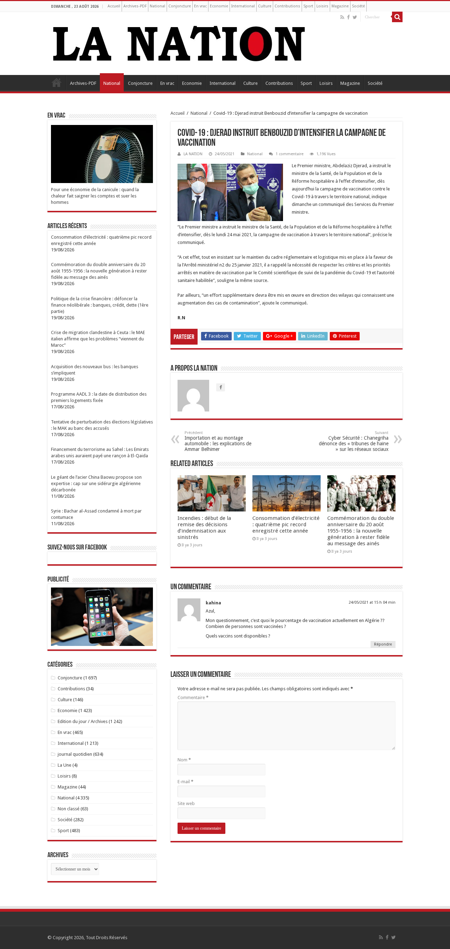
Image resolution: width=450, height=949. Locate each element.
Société (358, 6)
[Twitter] (355, 17)
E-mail (185, 781)
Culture (264, 6)
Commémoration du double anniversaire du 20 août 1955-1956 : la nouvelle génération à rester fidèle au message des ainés (360, 531)
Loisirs (322, 6)
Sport (308, 6)
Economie (219, 6)
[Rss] (342, 17)
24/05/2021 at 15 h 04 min (372, 602)
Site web (186, 803)
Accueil (114, 6)
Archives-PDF (135, 6)
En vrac (200, 6)
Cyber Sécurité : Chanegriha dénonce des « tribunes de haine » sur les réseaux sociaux (353, 441)
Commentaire (193, 697)
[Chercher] (397, 17)
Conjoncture (179, 6)
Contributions (287, 6)
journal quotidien (75, 754)
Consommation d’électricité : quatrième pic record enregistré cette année (286, 524)
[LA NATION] (179, 42)
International (243, 6)
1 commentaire (289, 154)
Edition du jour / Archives (83, 721)
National (157, 6)
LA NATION (193, 154)
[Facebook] (348, 17)
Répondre (383, 644)
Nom (184, 759)
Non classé (68, 808)
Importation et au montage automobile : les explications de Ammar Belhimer (218, 441)
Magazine (340, 6)
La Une (64, 765)
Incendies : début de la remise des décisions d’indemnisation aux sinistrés (204, 527)
